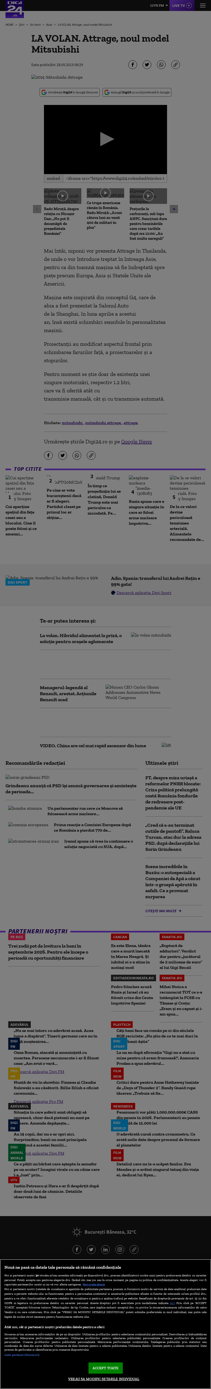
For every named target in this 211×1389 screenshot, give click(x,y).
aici (172, 1303)
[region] (105, 1324)
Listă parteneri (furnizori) (21, 1355)
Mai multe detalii (94, 1284)
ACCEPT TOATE (106, 1368)
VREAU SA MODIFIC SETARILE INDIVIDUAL (103, 1379)
